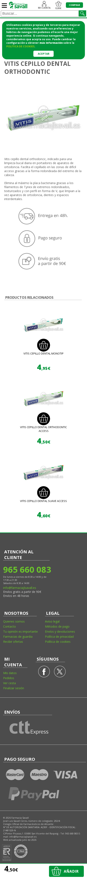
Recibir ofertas (13, 642)
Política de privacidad (59, 637)
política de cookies (20, 46)
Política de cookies (58, 642)
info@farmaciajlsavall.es (19, 588)
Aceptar (43, 54)
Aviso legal (52, 621)
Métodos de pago (57, 626)
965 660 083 (27, 569)
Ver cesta (9, 683)
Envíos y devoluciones (60, 631)
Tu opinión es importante (20, 631)
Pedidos (8, 678)
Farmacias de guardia (18, 637)
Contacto (9, 626)
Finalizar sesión (13, 688)
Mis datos (10, 673)
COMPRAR (74, 5)
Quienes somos (14, 621)
